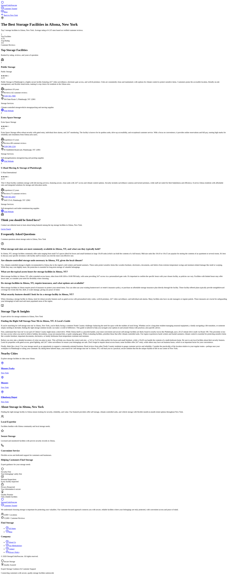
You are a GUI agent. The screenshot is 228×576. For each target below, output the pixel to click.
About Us (12, 542)
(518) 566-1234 (10, 146)
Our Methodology (15, 546)
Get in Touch (6, 229)
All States (12, 529)
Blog (5, 12)
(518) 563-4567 (10, 197)
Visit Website (9, 111)
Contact (11, 549)
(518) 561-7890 (10, 96)
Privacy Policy (14, 552)
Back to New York (11, 15)
